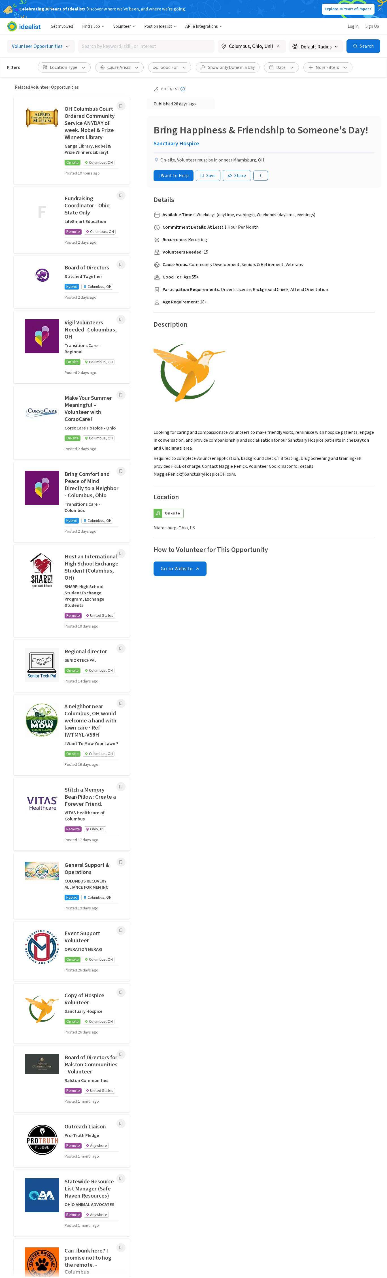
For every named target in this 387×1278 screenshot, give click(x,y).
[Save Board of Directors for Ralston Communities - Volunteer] (121, 1054)
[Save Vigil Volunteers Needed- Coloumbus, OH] (121, 319)
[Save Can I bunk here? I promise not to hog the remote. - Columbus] (121, 1247)
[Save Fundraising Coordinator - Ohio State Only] (121, 195)
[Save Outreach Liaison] (121, 1123)
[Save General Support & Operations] (121, 862)
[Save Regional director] (121, 648)
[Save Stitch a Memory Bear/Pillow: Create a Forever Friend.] (121, 786)
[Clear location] (278, 46)
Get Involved (62, 26)
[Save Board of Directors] (121, 264)
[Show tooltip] (182, 89)
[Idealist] (24, 26)
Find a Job (91, 26)
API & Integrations (201, 26)
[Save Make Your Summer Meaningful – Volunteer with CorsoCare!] (121, 394)
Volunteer (122, 26)
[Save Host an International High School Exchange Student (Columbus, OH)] (121, 553)
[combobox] (146, 46)
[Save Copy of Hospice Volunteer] (121, 992)
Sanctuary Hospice (176, 144)
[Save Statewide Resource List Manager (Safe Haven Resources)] (121, 1178)
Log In (353, 26)
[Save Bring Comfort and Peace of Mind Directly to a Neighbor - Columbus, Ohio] (121, 471)
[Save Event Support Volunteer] (121, 930)
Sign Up (372, 26)
